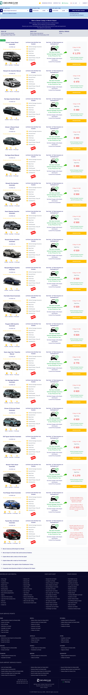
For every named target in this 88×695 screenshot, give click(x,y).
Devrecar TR (26, 578)
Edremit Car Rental (5, 640)
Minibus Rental (71, 592)
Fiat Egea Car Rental (50, 580)
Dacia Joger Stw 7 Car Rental (52, 592)
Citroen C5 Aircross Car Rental (53, 598)
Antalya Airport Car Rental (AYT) (38, 638)
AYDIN (61, 636)
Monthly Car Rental (72, 586)
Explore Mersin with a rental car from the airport (15, 556)
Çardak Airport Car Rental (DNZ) (38, 647)
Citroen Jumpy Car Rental (51, 604)
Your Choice (26, 592)
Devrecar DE (26, 582)
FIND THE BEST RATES (78, 10)
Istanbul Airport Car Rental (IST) (68, 620)
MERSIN (32, 653)
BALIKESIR (3, 636)
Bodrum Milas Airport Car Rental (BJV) (39, 620)
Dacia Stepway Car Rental (52, 584)
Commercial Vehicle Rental (74, 608)
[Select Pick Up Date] (30, 10)
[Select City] (1, 10)
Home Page (3, 578)
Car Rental (3, 580)
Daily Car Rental (72, 604)
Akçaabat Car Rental (5, 657)
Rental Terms (4, 584)
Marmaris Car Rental (35, 628)
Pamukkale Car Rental (36, 649)
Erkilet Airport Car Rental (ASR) (68, 647)
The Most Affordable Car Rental (75, 594)
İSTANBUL (62, 618)
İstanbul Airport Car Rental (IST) (8, 669)
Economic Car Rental (73, 582)
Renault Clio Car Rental (51, 578)
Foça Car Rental (4, 632)
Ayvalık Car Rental (5, 642)
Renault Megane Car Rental (52, 586)
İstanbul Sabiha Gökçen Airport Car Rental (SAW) (12, 671)
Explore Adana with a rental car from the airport (14, 560)
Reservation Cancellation (7, 590)
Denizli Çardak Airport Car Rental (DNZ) (40, 673)
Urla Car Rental (4, 624)
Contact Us (3, 604)
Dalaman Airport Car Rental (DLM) (38, 622)
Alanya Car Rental (35, 640)
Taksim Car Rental (65, 624)
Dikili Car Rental (5, 630)
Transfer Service (5, 582)
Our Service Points (28, 588)
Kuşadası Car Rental (65, 638)
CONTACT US (56, 3)
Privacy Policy (4, 586)
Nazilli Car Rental (65, 642)
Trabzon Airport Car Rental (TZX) (8, 655)
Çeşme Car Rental (5, 622)
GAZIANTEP (63, 653)
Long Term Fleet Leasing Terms (8, 598)
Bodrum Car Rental (35, 624)
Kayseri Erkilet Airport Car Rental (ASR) (70, 667)
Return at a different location (9, 13)
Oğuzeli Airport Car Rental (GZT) (68, 655)
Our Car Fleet (27, 590)
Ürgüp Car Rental (65, 649)
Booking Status (4, 588)
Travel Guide (26, 586)
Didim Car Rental (65, 640)
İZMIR (1, 618)
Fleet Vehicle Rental (72, 602)
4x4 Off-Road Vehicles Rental (74, 600)
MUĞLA (32, 618)
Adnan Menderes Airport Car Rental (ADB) (10, 620)
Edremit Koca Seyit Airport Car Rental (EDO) (11, 638)
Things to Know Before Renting (30, 598)
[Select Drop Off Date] (50, 10)
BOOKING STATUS (47, 3)
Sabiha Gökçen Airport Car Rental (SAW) (70, 622)
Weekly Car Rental (72, 588)
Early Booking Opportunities (7, 592)
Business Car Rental (72, 606)
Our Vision (3, 602)
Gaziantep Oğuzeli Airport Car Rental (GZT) (70, 669)
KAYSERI (62, 645)
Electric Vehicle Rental (73, 598)
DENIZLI (32, 645)
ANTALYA (32, 636)
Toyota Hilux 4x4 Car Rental (52, 606)
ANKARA (2, 645)
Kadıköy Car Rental (65, 626)
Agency (3, 594)
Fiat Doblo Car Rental (50, 588)
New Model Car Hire (72, 578)
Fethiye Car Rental (35, 630)
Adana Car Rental (35, 657)
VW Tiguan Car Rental (51, 600)
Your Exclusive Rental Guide (30, 602)
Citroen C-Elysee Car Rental (52, 582)
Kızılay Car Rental (5, 649)
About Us (3, 600)
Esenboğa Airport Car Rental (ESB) (9, 647)
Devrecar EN (26, 580)
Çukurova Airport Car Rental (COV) (39, 655)
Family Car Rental (72, 590)
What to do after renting (29, 600)
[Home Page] (40, 3)
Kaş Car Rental (34, 642)
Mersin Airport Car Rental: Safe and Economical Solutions (17, 552)
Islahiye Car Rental (65, 657)
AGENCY (85, 3)
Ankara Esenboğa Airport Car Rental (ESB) (10, 673)
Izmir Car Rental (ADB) (6, 667)
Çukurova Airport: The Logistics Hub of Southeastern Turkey (18, 564)
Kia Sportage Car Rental (51, 594)
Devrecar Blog (27, 584)
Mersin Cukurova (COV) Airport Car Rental (13, 548)
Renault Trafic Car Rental (51, 602)
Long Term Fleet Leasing (6, 596)
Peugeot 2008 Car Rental (51, 596)
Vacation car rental (72, 596)
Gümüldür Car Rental (6, 628)
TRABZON (2, 653)
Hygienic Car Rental (72, 580)
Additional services (28, 594)
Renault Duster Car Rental (52, 590)
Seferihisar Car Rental (6, 626)
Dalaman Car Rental (35, 626)
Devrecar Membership (28, 596)
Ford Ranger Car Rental (51, 608)
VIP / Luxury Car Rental (73, 584)
